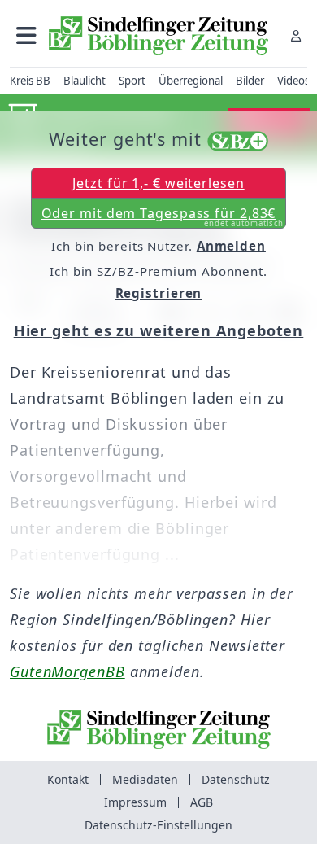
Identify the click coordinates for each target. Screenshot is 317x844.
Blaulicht (84, 80)
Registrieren (158, 293)
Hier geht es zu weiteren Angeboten (159, 330)
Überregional (190, 80)
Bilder (250, 80)
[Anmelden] (296, 35)
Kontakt (68, 779)
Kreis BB (30, 80)
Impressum (135, 802)
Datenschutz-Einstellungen (158, 825)
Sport (132, 80)
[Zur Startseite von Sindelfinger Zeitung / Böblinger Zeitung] (158, 35)
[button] (26, 35)
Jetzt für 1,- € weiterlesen (158, 183)
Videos (293, 80)
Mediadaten (145, 779)
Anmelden (231, 246)
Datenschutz (236, 779)
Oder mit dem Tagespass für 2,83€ (162, 216)
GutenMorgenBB (67, 671)
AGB (201, 802)
